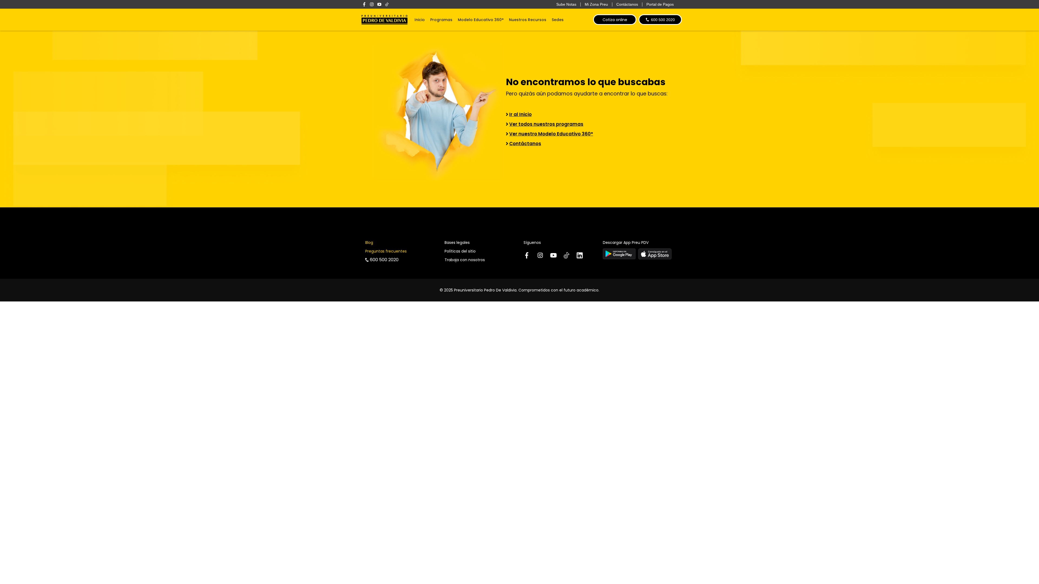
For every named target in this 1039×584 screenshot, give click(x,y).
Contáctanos (525, 143)
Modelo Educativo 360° (481, 19)
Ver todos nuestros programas (546, 124)
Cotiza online (615, 19)
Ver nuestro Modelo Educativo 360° (551, 134)
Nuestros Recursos (527, 19)
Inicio (420, 19)
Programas (441, 19)
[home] (384, 20)
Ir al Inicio (520, 114)
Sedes (558, 19)
